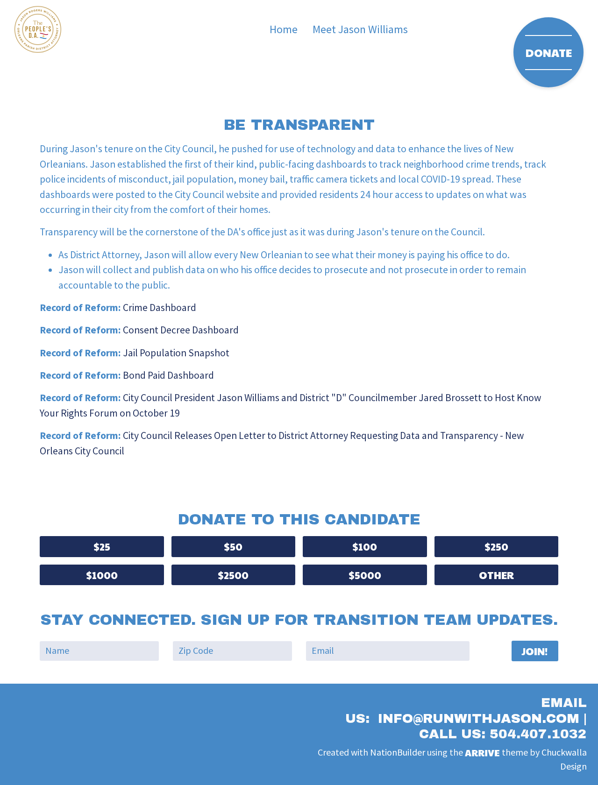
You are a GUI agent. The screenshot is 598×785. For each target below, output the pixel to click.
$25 (101, 546)
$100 (364, 546)
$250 (496, 546)
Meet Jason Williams (360, 29)
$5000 (365, 575)
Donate (549, 52)
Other (496, 575)
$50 (233, 546)
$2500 (233, 575)
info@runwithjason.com (478, 718)
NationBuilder (397, 752)
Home (284, 29)
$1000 (102, 575)
